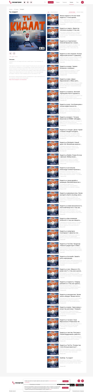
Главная (57, 2)
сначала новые (72, 12)
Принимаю (65, 381)
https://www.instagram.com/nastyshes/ (18, 79)
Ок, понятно (65, 387)
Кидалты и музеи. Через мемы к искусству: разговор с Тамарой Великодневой (70, 308)
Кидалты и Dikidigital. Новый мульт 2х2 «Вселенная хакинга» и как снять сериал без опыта (71, 144)
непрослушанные (54, 12)
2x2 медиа (16, 9)
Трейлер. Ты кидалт (66, 358)
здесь (50, 389)
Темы (77, 2)
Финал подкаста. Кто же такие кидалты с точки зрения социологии (70, 17)
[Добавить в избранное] (14, 53)
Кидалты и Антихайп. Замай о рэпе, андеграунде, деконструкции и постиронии (70, 258)
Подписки (65, 2)
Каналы (71, 2)
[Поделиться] (10, 53)
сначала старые (79, 12)
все (48, 12)
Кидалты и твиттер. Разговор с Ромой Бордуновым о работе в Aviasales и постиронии (70, 334)
